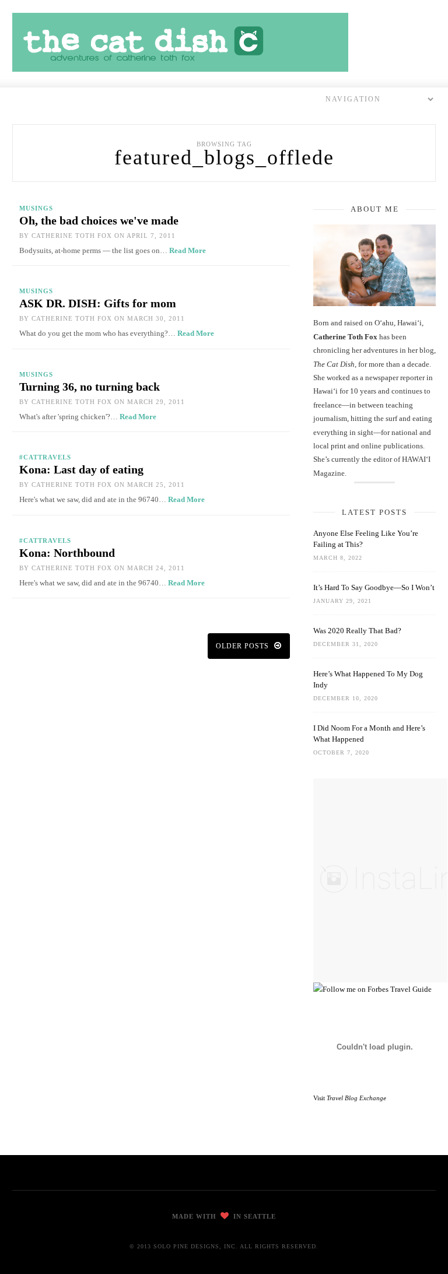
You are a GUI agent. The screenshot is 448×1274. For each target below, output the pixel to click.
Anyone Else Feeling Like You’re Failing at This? (365, 539)
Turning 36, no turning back (89, 386)
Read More (187, 250)
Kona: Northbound (67, 552)
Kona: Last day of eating (81, 469)
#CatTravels (45, 457)
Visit (349, 1097)
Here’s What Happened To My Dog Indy (368, 679)
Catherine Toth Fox (72, 235)
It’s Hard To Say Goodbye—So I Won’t (374, 587)
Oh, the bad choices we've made (98, 220)
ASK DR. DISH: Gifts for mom (97, 303)
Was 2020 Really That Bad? (357, 630)
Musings (36, 208)
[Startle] (372, 989)
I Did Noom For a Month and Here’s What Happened (369, 733)
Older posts (243, 646)
